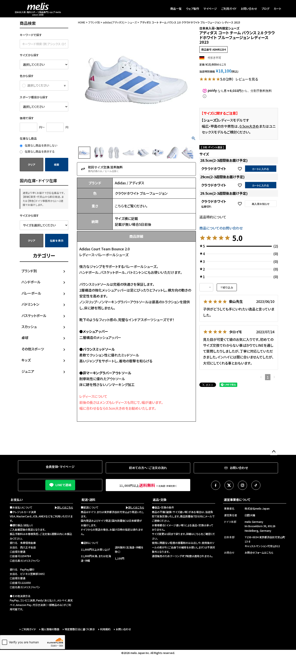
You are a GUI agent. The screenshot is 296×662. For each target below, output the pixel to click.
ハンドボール (31, 281)
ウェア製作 (192, 9)
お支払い (17, 499)
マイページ (210, 9)
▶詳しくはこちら (64, 507)
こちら (119, 205)
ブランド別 (29, 270)
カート (277, 9)
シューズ (132, 22)
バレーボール (31, 293)
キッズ (26, 360)
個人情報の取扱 (50, 629)
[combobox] (206, 287)
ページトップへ (273, 451)
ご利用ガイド (228, 9)
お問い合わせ (249, 9)
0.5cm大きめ (249, 126)
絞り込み (228, 287)
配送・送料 (88, 499)
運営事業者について (237, 499)
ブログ (265, 9)
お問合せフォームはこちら (259, 552)
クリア (31, 164)
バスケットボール (33, 315)
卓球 (24, 337)
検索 (56, 164)
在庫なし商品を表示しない (40, 145)
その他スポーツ (32, 349)
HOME (81, 22)
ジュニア (27, 371)
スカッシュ (29, 326)
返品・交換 (159, 499)
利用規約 (105, 629)
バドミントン (30, 304)
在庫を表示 (57, 240)
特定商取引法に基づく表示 (80, 629)
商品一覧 (176, 9)
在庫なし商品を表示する (39, 151)
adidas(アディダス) (113, 22)
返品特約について (212, 217)
